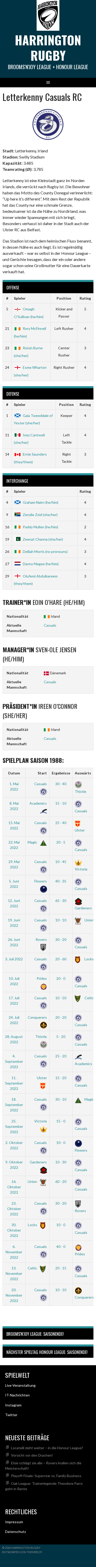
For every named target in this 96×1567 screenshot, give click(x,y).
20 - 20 (60, 1017)
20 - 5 (60, 842)
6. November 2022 (14, 1251)
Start (42, 773)
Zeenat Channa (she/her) (43, 539)
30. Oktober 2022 (14, 1230)
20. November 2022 (14, 1295)
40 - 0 (60, 1246)
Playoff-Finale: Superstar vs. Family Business (46, 1476)
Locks (89, 959)
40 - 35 (60, 881)
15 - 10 (60, 803)
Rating (85, 298)
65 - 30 (60, 900)
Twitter (11, 1415)
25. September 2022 (14, 1126)
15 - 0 (60, 1121)
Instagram (13, 1405)
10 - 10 (60, 920)
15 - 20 (60, 1078)
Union (89, 920)
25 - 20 (60, 1056)
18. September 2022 (14, 1104)
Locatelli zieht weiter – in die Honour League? (47, 1448)
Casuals (50, 625)
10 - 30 (60, 1162)
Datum (14, 773)
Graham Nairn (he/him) (40, 502)
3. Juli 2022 (14, 959)
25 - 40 (60, 823)
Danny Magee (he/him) (41, 564)
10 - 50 (60, 998)
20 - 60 (60, 959)
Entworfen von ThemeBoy (22, 1552)
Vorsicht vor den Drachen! (32, 1455)
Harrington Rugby (48, 47)
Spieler (20, 298)
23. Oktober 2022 (14, 1208)
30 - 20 (60, 939)
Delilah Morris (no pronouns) (45, 551)
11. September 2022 (14, 1083)
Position (64, 298)
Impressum (14, 1522)
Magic (33, 842)
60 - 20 (60, 1181)
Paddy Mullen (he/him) (40, 527)
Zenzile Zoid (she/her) (40, 514)
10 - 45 (60, 861)
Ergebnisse (61, 773)
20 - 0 (60, 978)
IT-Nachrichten (17, 1395)
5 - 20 (60, 1036)
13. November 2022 (14, 1273)
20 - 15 (60, 1268)
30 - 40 (60, 784)
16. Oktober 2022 (14, 1186)
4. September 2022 (14, 1061)
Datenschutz (15, 1531)
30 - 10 (60, 1099)
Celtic (89, 998)
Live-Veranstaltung (20, 1385)
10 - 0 (60, 1142)
